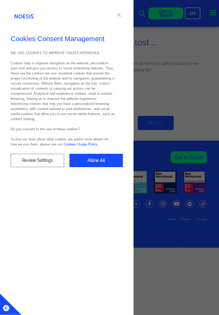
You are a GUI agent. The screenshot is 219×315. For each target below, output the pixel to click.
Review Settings (37, 160)
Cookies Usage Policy (80, 144)
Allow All (96, 160)
